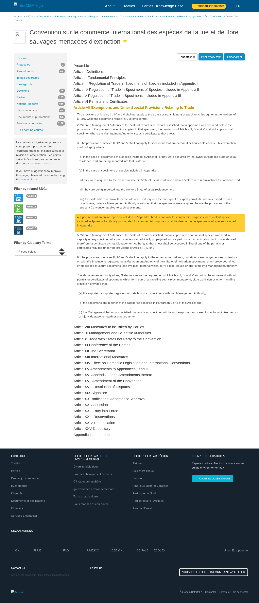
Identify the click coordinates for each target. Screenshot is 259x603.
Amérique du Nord (144, 493)
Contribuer (224, 592)
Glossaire (17, 508)
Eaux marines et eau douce (91, 504)
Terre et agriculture (85, 496)
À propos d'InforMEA (191, 592)
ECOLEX (159, 550)
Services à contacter (40, 123)
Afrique (137, 463)
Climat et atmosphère (87, 481)
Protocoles (40, 64)
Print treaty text (211, 56)
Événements (19, 485)
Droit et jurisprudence (25, 478)
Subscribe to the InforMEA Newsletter (213, 572)
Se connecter (240, 592)
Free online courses (211, 6)
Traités (15, 463)
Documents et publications (28, 500)
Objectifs (16, 493)
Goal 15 (31, 206)
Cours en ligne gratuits (214, 478)
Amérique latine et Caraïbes (150, 485)
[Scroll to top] (247, 591)
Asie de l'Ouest (142, 508)
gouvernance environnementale (93, 489)
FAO (66, 550)
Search (231, 6)
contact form (29, 179)
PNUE (37, 550)
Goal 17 (31, 228)
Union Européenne (236, 550)
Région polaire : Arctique (148, 500)
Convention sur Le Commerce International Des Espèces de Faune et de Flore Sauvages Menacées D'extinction (160, 16)
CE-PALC (143, 550)
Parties (147, 6)
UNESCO (93, 550)
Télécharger (234, 56)
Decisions (40, 90)
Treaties (128, 6)
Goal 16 (31, 217)
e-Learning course (31, 129)
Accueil (18, 16)
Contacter (210, 592)
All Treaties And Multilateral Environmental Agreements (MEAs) (60, 16)
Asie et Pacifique (143, 470)
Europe (137, 478)
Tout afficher (187, 56)
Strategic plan (25, 84)
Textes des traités (28, 77)
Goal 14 (31, 196)
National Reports (40, 103)
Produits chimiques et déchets (92, 474)
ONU (18, 550)
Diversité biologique (86, 466)
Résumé (22, 58)
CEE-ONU (117, 550)
